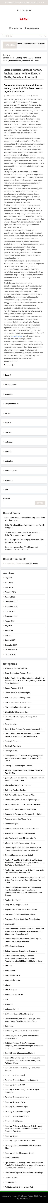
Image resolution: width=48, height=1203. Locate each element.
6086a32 (9, 96)
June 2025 (9, 631)
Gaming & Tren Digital (13, 746)
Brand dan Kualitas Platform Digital (18, 673)
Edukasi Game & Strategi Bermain (18, 702)
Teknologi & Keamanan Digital (16, 1107)
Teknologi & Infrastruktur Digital (17, 1097)
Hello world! (33, 564)
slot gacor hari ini (11, 1009)
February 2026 (10, 592)
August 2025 (9, 621)
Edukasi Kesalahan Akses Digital (17, 707)
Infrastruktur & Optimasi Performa (18, 785)
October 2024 (10, 655)
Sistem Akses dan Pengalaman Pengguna (21, 951)
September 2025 (11, 616)
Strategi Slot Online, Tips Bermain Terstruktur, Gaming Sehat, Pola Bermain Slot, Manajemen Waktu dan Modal (22, 1060)
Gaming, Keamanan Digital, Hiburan (18, 766)
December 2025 (11, 602)
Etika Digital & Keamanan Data (16, 712)
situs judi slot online (13, 980)
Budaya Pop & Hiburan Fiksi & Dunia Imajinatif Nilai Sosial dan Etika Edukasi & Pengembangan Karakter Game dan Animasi (25, 680)
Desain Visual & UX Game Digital (17, 693)
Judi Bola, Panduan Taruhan (15, 790)
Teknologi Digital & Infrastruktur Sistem (20, 1141)
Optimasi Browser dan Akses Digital (19, 855)
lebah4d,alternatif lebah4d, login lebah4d (20, 838)
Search (6, 498)
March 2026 (9, 587)
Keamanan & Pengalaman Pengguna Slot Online (23, 814)
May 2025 (8, 635)
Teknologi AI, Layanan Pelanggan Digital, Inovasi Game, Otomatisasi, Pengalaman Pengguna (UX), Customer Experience (23, 1128)
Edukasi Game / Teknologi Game (17, 698)
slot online (9, 461)
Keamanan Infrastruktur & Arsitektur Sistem (22, 829)
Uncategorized (10, 1182)
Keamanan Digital (11, 824)
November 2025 (11, 607)
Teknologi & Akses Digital (15, 1075)
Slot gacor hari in (11, 404)
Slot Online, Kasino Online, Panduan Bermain (22, 1031)
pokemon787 (10, 924)
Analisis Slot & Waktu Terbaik (16, 668)
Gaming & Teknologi (12, 741)
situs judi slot (10, 971)
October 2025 (10, 611)
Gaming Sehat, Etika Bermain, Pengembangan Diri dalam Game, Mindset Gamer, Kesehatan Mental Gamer (24, 758)
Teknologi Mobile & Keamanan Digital (19, 1153)
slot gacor (9, 394)
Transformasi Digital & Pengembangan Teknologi (24, 1173)
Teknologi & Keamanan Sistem (17, 1116)
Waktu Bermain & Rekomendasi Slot (19, 1187)
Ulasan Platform (11, 1177)
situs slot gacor (11, 471)
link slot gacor (16, 336)
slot (6, 490)
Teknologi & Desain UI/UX (15, 1085)
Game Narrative (11, 724)
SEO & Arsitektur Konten (14, 946)
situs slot (8, 432)
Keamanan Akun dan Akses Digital (18, 819)
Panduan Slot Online (12, 900)
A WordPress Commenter (15, 564)
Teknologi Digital (11, 1136)
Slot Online (9, 1026)
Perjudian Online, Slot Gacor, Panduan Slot (21, 909)
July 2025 (8, 626)
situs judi (8, 966)
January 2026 (10, 597)
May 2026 (8, 578)
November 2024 (11, 650)
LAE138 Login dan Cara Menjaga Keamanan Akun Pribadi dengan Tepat (22, 4)
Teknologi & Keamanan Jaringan (17, 1112)
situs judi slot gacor (12, 975)
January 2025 (10, 640)
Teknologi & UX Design (13, 1121)
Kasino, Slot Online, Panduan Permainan (20, 809)
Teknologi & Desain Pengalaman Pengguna (21, 1080)
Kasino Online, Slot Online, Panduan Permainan (23, 804)
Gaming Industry (11, 751)
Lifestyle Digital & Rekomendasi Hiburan (20, 843)
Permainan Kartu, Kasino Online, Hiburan (20, 914)
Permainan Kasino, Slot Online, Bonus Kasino (22, 919)
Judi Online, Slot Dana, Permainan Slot (19, 795)
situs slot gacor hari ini (14, 995)
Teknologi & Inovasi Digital (15, 1102)
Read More (8, 365)
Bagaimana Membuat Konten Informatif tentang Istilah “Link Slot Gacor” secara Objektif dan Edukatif (23, 88)
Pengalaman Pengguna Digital (16, 905)
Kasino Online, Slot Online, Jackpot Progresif (22, 800)
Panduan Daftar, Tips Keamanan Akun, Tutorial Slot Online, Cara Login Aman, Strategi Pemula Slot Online (24, 880)
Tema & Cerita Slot (12, 1158)
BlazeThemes (25, 1199)
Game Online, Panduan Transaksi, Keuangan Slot (23, 729)
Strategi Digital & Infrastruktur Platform (20, 1053)
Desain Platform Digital (14, 688)
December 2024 (11, 645)
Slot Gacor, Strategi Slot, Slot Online (19, 1014)
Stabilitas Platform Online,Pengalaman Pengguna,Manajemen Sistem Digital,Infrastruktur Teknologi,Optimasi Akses (24, 1045)
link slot (8, 413)
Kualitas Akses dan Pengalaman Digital (20, 833)
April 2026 (9, 582)
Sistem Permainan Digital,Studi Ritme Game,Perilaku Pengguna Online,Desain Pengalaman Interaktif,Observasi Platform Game (23, 958)
